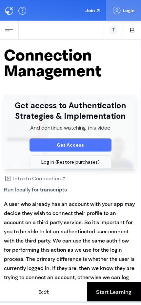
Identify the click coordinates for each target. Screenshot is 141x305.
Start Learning (113, 292)
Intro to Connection (39, 178)
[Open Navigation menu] (9, 30)
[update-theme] (132, 30)
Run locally (17, 189)
